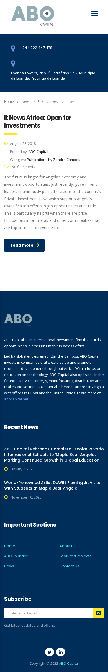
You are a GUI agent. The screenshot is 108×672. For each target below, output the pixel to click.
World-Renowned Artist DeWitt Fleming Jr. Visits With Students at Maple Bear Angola (52, 485)
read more (22, 245)
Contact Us (69, 566)
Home (9, 101)
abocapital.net (16, 398)
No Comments (23, 166)
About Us (68, 546)
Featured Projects (75, 556)
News (9, 566)
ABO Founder (16, 556)
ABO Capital (69, 663)
